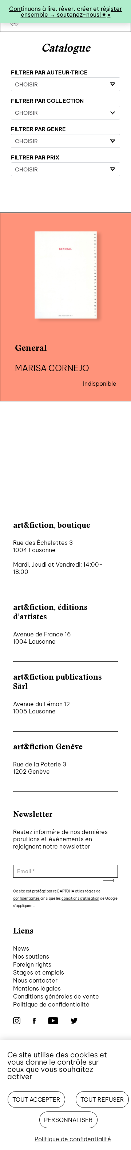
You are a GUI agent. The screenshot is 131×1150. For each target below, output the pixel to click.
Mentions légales (37, 988)
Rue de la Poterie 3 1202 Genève (39, 768)
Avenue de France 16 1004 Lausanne (42, 638)
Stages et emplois (38, 972)
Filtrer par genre (38, 129)
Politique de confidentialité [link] (73, 1139)
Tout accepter (36, 1099)
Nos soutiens (31, 956)
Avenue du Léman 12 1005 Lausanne (41, 707)
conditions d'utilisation (80, 898)
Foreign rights (32, 964)
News (21, 948)
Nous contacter (35, 980)
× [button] (109, 14)
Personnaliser (68, 1119)
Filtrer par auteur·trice (49, 72)
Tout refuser (102, 1099)
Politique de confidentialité (51, 1004)
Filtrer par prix (35, 157)
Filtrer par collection (47, 101)
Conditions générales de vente (56, 996)
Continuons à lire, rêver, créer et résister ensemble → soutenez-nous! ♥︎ (65, 11)
